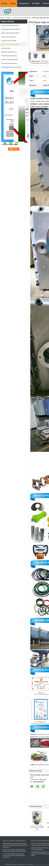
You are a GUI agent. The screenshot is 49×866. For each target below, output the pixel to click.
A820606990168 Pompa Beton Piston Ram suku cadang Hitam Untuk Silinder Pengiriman (15, 845)
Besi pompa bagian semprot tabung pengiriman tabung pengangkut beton (14, 850)
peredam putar (5, 48)
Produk (13, 3)
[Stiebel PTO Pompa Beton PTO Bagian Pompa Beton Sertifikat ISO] (37, 817)
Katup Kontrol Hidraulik (8, 37)
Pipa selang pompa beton (9, 63)
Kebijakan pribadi (10, 864)
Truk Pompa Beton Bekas (9, 56)
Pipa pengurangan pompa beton (11, 67)
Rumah (4, 3)
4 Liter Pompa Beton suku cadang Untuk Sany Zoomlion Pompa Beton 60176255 (14, 855)
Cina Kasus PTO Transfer (25, 864)
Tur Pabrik (36, 3)
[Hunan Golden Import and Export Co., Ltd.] (7, 11)
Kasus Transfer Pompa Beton (22, 18)
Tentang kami (24, 3)
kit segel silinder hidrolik (8, 40)
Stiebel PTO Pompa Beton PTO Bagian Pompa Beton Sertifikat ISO (37, 826)
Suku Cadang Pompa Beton (10, 25)
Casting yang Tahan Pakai (9, 59)
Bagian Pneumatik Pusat (9, 52)
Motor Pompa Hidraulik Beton (10, 33)
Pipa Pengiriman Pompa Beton (10, 29)
